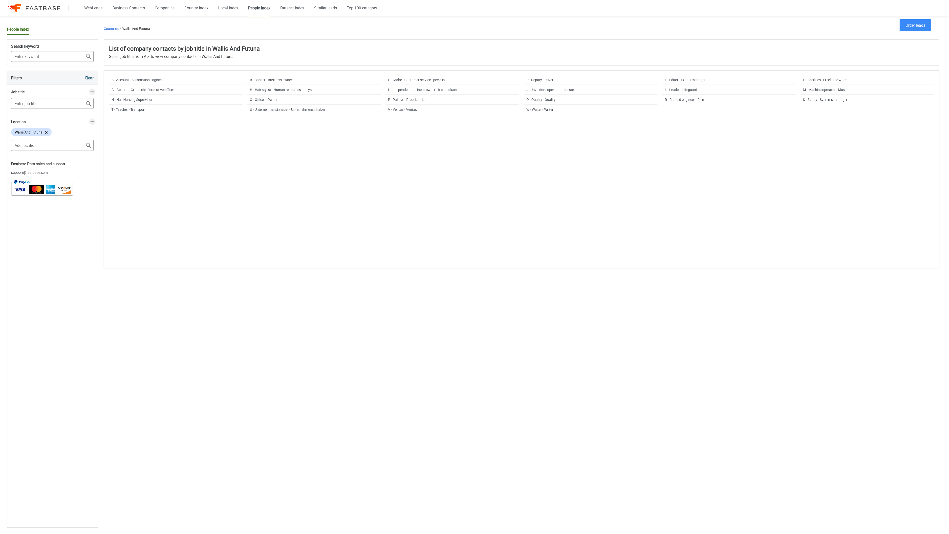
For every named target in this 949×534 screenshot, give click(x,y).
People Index (259, 8)
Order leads (915, 25)
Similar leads (325, 8)
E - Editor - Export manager (685, 79)
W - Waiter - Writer (539, 109)
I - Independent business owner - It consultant (422, 89)
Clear (89, 78)
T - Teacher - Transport (128, 109)
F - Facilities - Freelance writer (825, 79)
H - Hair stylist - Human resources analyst (281, 89)
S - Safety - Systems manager (825, 99)
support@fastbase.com (29, 172)
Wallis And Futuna (136, 28)
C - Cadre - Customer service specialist (417, 79)
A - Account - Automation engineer (137, 79)
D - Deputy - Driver (539, 79)
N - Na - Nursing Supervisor (131, 99)
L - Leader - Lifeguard (681, 89)
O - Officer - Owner (264, 99)
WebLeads (93, 8)
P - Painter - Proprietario (406, 99)
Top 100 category (362, 8)
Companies (164, 8)
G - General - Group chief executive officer (142, 89)
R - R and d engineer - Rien (684, 99)
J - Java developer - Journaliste (550, 89)
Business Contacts (128, 8)
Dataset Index (292, 8)
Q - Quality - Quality (541, 99)
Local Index (228, 8)
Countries (111, 28)
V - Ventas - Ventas (402, 109)
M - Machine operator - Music (825, 89)
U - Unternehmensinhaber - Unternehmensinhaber (287, 109)
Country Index (196, 8)
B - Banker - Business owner (271, 79)
